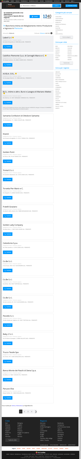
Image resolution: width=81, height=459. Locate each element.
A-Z (46, 33)
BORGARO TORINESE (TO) (22, 98)
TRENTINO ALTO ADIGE (60, 102)
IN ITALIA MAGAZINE (54, 444)
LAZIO (56, 83)
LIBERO (12, 1)
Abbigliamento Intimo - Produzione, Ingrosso (12, 40)
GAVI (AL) (22, 78)
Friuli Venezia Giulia (64, 427)
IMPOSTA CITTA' (63, 444)
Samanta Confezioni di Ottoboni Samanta (21, 115)
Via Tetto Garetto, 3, (8, 247)
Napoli (57, 54)
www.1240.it (6, 21)
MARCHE (57, 89)
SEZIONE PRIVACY (71, 444)
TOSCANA (57, 100)
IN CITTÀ (50, 448)
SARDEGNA (58, 97)
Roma (56, 57)
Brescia (57, 48)
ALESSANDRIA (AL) (21, 265)
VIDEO (33, 448)
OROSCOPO (44, 448)
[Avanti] (35, 411)
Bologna (70, 46)
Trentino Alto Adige (46, 438)
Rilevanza (42, 33)
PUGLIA (57, 95)
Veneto (60, 440)
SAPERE (38, 448)
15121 (13, 265)
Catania (57, 50)
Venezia (57, 59)
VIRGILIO (17, 1)
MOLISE (57, 91)
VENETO (57, 108)
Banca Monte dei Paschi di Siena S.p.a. (19, 370)
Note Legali (31, 456)
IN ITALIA (56, 448)
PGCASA (42, 1)
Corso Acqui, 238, (7, 265)
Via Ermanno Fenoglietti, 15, (10, 138)
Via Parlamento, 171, (8, 120)
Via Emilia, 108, (7, 284)
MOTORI (28, 448)
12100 (19, 174)
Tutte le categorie (66, 37)
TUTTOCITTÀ (57, 1)
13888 (19, 211)
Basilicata (61, 423)
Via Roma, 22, (6, 375)
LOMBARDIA (58, 87)
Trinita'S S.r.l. (8, 170)
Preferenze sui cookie (49, 456)
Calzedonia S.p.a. (10, 243)
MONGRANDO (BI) (26, 211)
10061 (11, 375)
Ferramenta (58, 20)
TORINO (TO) (24, 138)
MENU (72, 1)
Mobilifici (58, 22)
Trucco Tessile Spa (11, 352)
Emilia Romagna (45, 427)
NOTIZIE (18, 448)
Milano (70, 52)
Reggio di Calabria (72, 56)
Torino (69, 57)
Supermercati (59, 30)
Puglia (42, 434)
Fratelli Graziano (10, 206)
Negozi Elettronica (60, 24)
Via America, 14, (7, 98)
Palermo (57, 56)
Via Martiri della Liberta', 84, (10, 211)
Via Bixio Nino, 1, (7, 229)
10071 (13, 98)
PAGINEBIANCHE (48, 1)
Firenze (70, 50)
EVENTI (66, 448)
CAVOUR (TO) (17, 375)
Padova (70, 54)
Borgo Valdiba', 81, (8, 393)
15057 (12, 284)
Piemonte (61, 433)
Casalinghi (58, 16)
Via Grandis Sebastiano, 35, (10, 174)
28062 (17, 60)
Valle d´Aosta (44, 440)
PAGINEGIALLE (24, 1)
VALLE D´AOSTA (59, 106)
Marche (60, 431)
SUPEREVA (72, 454)
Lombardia (43, 431)
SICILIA (57, 98)
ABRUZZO (57, 72)
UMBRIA (57, 104)
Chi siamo (26, 456)
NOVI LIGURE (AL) (20, 229)
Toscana (60, 436)
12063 (14, 393)
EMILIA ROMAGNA (59, 79)
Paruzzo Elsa (8, 388)
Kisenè (6, 134)
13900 (16, 42)
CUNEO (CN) (24, 174)
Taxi (56, 32)
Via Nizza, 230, (7, 156)
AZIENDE (61, 448)
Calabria (42, 425)
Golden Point (8, 152)
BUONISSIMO (67, 454)
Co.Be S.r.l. (7, 261)
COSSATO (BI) (21, 120)
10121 (19, 138)
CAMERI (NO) (22, 60)
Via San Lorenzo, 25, (8, 302)
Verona (70, 59)
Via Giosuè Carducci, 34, (9, 60)
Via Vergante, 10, (7, 193)
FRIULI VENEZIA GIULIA (60, 81)
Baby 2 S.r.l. (8, 334)
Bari (56, 46)
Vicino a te (11, 33)
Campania (61, 425)
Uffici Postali (59, 34)
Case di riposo (59, 18)
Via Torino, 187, (7, 356)
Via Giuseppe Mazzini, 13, (10, 78)
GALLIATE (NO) (24, 338)
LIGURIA (57, 85)
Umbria (60, 438)
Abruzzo (42, 423)
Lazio (41, 429)
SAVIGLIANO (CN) (19, 356)
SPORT (23, 448)
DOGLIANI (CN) (20, 393)
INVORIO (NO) (19, 193)
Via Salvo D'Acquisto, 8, (9, 42)
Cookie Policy (41, 456)
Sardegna (61, 434)
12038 (12, 356)
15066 (18, 78)
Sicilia (42, 436)
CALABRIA (57, 76)
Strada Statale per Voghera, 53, (11, 320)
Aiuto (55, 456)
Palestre (57, 28)
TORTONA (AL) (18, 284)
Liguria (60, 429)
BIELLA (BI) (21, 42)
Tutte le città (66, 63)
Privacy (36, 456)
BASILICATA (58, 74)
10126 (12, 156)
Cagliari (70, 48)
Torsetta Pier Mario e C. (13, 188)
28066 (18, 338)
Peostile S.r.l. (8, 316)
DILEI (62, 1)
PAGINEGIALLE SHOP (33, 1)
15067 (13, 229)
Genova (57, 52)
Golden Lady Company (13, 225)
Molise (42, 433)
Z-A (49, 33)
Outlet (57, 26)
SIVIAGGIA (67, 1)
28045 (13, 193)
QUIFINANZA (60, 454)
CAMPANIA (58, 77)
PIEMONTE (28, 42)
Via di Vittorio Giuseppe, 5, (10, 338)
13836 (15, 120)
